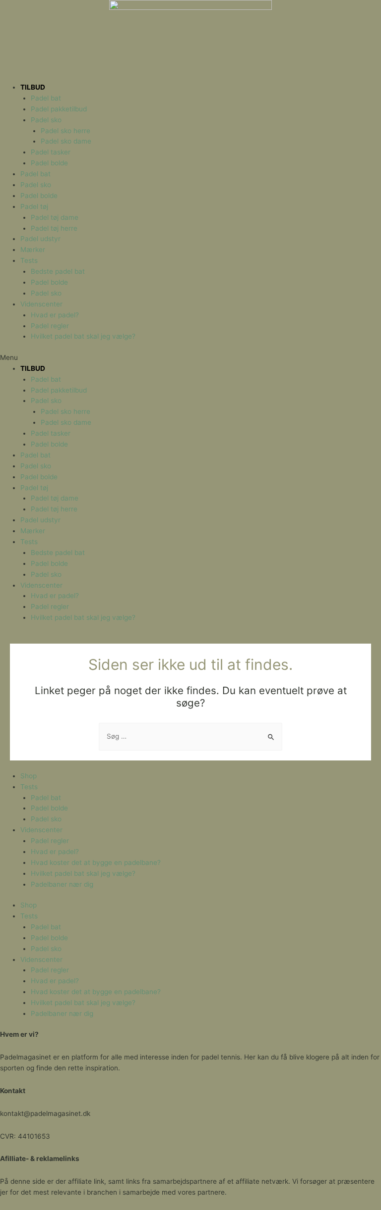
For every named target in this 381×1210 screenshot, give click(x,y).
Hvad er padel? (55, 315)
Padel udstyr (40, 239)
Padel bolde (49, 163)
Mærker (32, 249)
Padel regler (50, 326)
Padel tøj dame (54, 217)
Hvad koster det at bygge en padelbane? (96, 862)
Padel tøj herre (54, 228)
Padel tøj (34, 206)
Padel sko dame (66, 141)
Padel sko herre (65, 131)
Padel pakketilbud (59, 109)
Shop (28, 776)
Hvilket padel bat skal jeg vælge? (83, 336)
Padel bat (46, 98)
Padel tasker (50, 152)
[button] (190, 358)
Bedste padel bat (58, 271)
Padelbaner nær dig (62, 884)
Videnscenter (41, 304)
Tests (29, 260)
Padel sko (46, 120)
